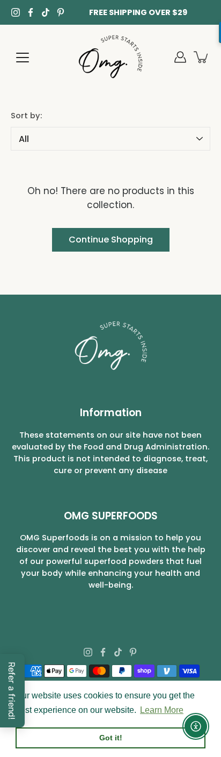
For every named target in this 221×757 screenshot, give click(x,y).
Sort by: (26, 115)
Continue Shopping (111, 239)
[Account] (180, 57)
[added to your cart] (201, 57)
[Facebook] (30, 12)
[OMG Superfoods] (111, 57)
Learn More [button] (161, 710)
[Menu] (22, 57)
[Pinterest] (60, 12)
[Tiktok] (45, 12)
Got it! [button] (110, 737)
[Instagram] (15, 12)
